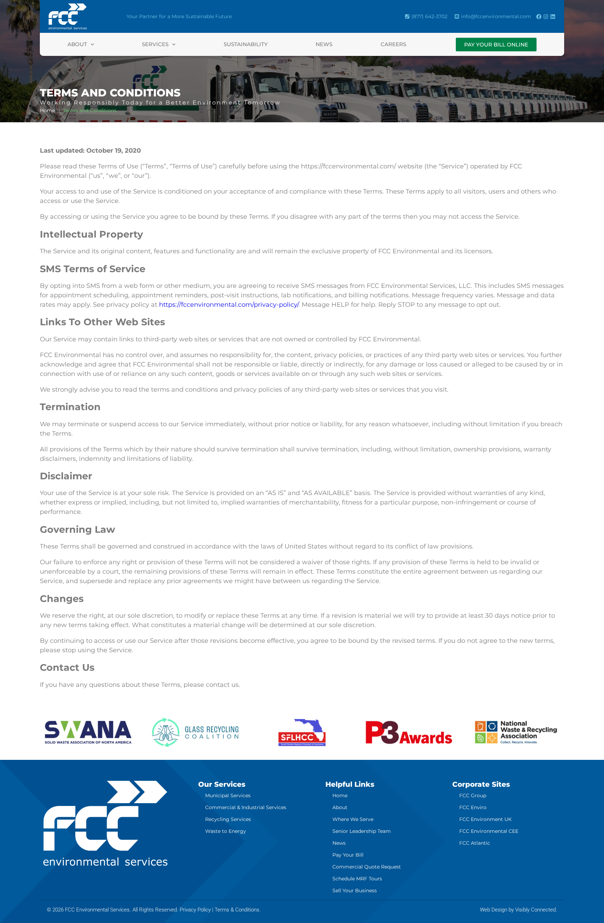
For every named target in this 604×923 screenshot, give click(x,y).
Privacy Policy (195, 910)
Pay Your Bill (348, 855)
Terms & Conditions (237, 910)
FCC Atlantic (474, 843)
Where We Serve (352, 819)
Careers (393, 44)
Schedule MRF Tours (357, 878)
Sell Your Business (354, 890)
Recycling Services (228, 819)
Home (339, 795)
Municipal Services (228, 795)
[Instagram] (545, 16)
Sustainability (246, 44)
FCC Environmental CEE (488, 831)
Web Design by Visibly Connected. (518, 910)
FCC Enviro (473, 807)
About (77, 44)
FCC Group (472, 795)
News (324, 44)
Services (155, 44)
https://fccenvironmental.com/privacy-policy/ (229, 304)
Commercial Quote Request (366, 867)
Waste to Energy (225, 831)
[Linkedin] (552, 16)
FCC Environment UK (485, 819)
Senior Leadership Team (361, 831)
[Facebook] (538, 16)
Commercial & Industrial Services (245, 807)
